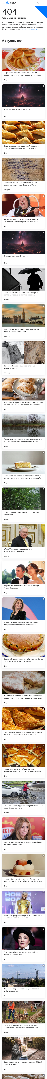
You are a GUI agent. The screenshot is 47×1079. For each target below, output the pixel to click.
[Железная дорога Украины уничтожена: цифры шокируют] (23, 981)
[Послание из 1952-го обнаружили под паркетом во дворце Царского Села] (23, 175)
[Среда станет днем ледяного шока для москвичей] (23, 505)
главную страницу (29, 29)
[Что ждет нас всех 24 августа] (23, 248)
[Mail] (7, 3)
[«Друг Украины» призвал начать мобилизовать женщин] (23, 541)
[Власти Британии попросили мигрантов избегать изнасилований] (23, 321)
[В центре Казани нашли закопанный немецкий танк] (23, 358)
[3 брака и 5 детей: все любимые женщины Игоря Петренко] (23, 578)
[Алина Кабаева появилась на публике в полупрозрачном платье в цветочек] (23, 614)
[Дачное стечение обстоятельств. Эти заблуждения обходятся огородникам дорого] (23, 1018)
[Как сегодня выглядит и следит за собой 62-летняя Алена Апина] (23, 834)
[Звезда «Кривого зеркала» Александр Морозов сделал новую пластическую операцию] (23, 211)
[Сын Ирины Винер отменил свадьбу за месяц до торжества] (23, 944)
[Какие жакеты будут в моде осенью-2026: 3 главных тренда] (23, 1054)
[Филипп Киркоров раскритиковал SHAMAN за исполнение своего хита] (23, 908)
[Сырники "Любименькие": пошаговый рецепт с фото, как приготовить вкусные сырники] (23, 65)
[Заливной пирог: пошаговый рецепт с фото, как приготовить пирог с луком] (23, 651)
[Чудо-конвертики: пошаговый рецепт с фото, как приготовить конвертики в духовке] (23, 138)
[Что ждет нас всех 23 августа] (23, 101)
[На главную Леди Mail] (12, 3)
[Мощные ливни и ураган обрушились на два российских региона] (23, 798)
